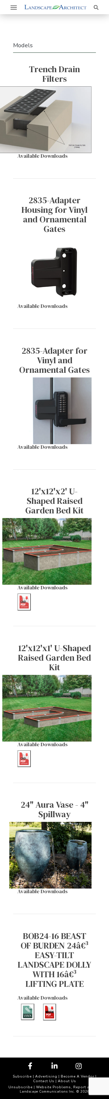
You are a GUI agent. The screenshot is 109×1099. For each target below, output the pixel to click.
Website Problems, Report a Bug (67, 1087)
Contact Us (43, 1081)
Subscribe (22, 1076)
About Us (67, 1081)
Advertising (46, 1076)
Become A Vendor (77, 1076)
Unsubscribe (20, 1087)
